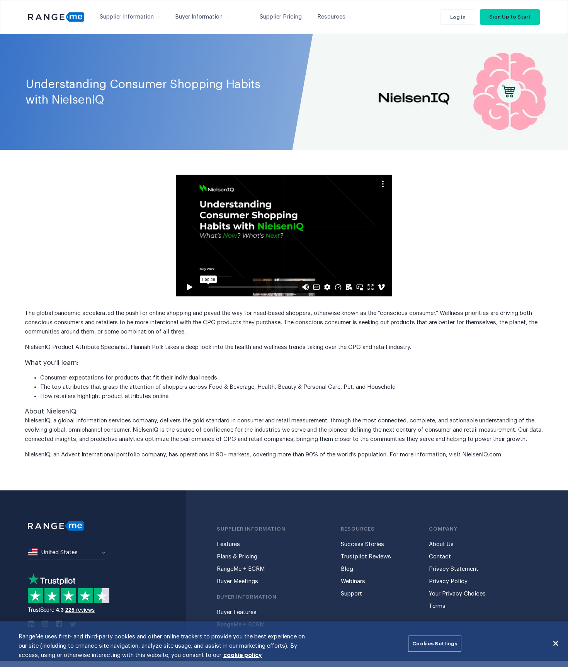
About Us (441, 544)
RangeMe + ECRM (241, 569)
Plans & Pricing (237, 557)
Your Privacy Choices (457, 594)
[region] (284, 644)
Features (228, 544)
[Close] (555, 643)
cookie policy (242, 655)
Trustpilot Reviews (366, 557)
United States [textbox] (59, 552)
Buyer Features (237, 612)
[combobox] (66, 553)
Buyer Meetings (237, 581)
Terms (437, 606)
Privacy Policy (448, 581)
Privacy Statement (453, 569)
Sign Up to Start (510, 16)
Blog (347, 569)
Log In (458, 17)
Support (351, 594)
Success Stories (362, 544)
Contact (440, 557)
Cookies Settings (434, 643)
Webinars (353, 581)
